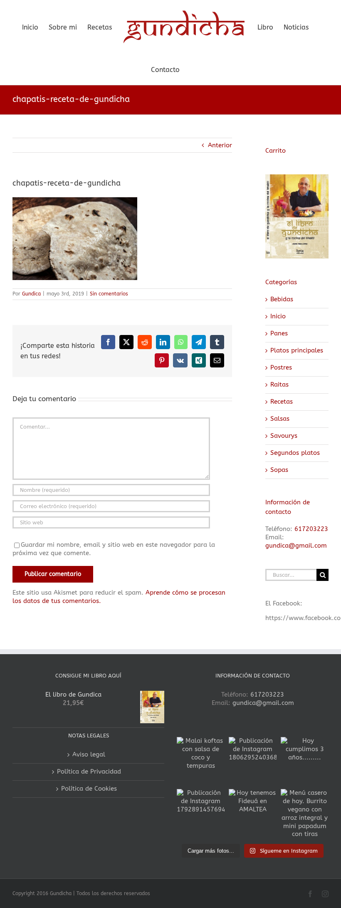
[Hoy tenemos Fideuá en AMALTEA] (253, 813)
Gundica (31, 294)
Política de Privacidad (89, 771)
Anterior (220, 145)
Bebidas (281, 299)
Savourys (283, 435)
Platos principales (296, 350)
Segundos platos (295, 452)
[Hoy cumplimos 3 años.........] (305, 761)
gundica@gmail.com (296, 545)
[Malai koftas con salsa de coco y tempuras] (201, 761)
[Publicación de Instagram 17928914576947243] (201, 813)
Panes (279, 333)
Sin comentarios (109, 294)
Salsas (279, 418)
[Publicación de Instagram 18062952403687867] (253, 761)
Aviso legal (88, 754)
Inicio (278, 316)
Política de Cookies (89, 788)
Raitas (279, 384)
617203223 (311, 529)
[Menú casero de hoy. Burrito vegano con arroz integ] (305, 813)
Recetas (281, 401)
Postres (281, 367)
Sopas (279, 470)
